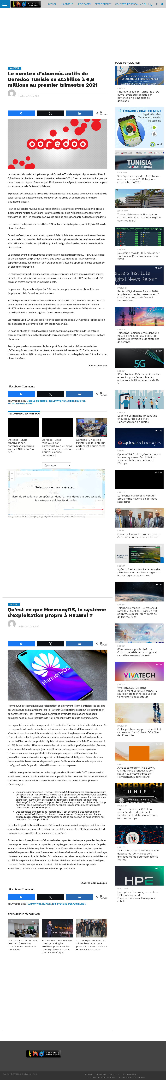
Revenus (80, 401)
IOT (54, 904)
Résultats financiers (61, 401)
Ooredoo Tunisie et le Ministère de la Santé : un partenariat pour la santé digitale (90, 444)
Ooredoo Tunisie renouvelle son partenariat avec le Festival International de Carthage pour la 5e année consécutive (57, 447)
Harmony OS (34, 904)
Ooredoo (41, 401)
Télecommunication (20, 403)
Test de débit (103, 4)
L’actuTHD (67, 4)
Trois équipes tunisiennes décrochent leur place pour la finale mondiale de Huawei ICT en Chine (91, 945)
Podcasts (84, 4)
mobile (31, 401)
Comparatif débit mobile (132, 1077)
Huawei (46, 904)
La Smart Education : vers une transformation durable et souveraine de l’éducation (22, 945)
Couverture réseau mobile (131, 4)
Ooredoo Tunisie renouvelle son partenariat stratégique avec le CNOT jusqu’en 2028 (21, 445)
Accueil (52, 4)
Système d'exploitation (71, 904)
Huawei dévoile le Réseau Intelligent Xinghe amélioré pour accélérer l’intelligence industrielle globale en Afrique (57, 946)
